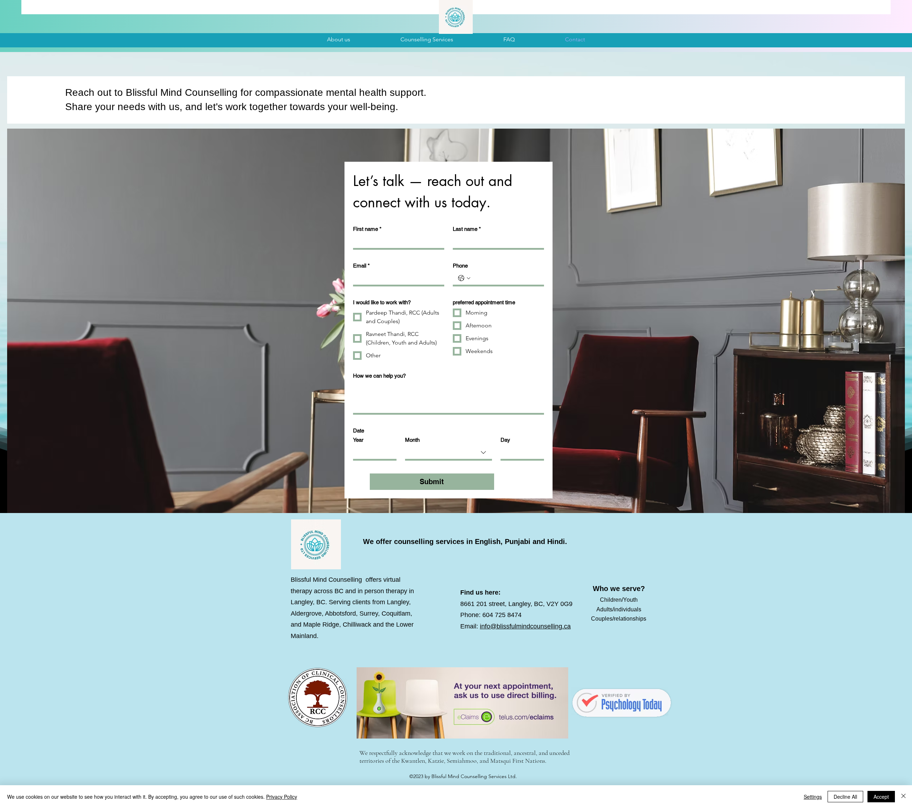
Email (361, 266)
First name (367, 229)
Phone (460, 266)
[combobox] (448, 453)
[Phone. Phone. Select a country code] (464, 278)
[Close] (903, 796)
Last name (467, 229)
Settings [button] (813, 796)
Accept (881, 796)
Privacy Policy (281, 796)
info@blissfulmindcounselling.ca (525, 626)
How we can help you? (379, 376)
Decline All (845, 796)
